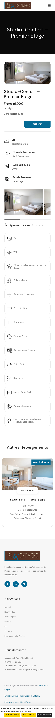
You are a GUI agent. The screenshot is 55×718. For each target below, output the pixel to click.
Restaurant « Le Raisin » (14, 636)
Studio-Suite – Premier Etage (27, 499)
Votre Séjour (9, 617)
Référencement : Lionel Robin (17, 702)
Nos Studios (9, 612)
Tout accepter (12, 714)
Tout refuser (28, 714)
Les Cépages (27, 490)
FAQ (6, 626)
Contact (8, 631)
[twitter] (24, 584)
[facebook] (7, 584)
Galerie (7, 621)
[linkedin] (16, 584)
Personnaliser (44, 714)
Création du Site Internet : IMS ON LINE (22, 695)
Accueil (7, 607)
